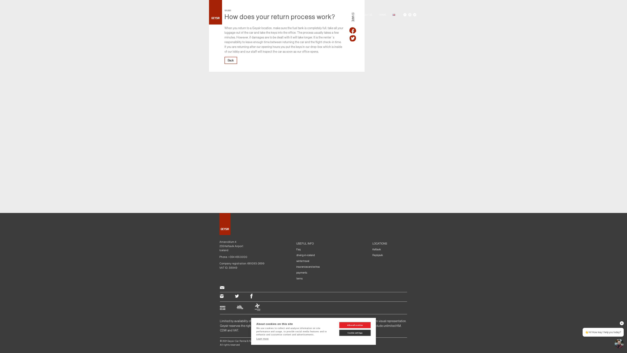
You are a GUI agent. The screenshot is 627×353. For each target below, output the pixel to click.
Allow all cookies (355, 325)
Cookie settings (355, 333)
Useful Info (348, 15)
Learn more (262, 339)
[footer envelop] (222, 288)
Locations (317, 15)
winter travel (302, 261)
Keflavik (376, 249)
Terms (382, 15)
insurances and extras (308, 266)
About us (367, 15)
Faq (298, 249)
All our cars (297, 15)
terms (299, 278)
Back (231, 60)
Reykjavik (377, 255)
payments (301, 272)
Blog (332, 15)
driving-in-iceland (305, 255)
